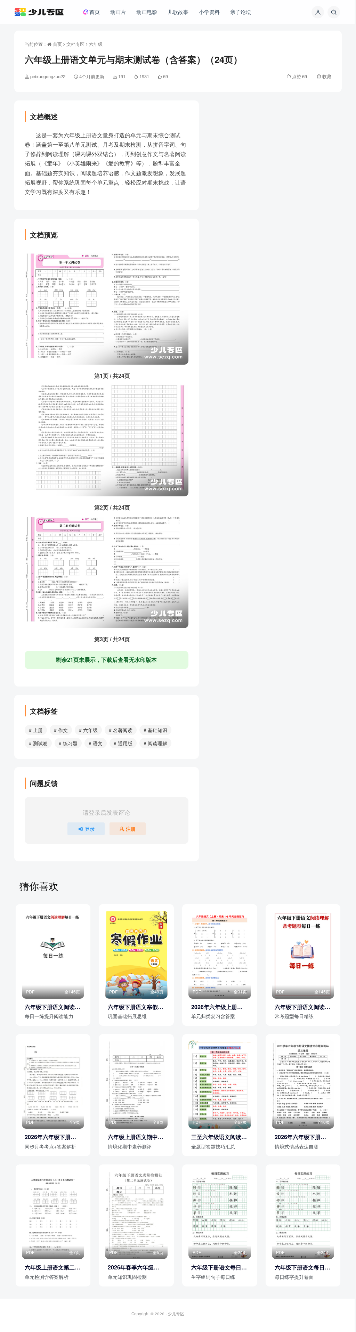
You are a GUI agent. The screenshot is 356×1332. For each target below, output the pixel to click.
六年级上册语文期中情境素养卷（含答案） (135, 1137)
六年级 (96, 44)
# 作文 (61, 729)
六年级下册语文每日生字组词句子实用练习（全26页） (219, 1267)
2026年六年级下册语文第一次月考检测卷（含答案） (50, 1137)
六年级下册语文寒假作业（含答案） (135, 1007)
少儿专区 (176, 1313)
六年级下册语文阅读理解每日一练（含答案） (52, 1007)
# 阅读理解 (155, 743)
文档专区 (75, 44)
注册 (131, 828)
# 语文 (96, 743)
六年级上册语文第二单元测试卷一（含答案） (52, 1267)
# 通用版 (123, 743)
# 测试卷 (38, 743)
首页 (56, 44)
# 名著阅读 (120, 729)
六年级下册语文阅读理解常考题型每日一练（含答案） (302, 1007)
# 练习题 (68, 743)
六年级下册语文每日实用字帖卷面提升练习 (302, 1267)
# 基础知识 (155, 729)
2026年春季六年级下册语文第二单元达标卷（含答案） (135, 1267)
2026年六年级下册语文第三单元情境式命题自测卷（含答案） (302, 1137)
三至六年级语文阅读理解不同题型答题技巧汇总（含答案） (219, 1137)
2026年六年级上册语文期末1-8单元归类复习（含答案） (217, 1007)
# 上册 (36, 729)
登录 (90, 828)
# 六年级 (88, 729)
